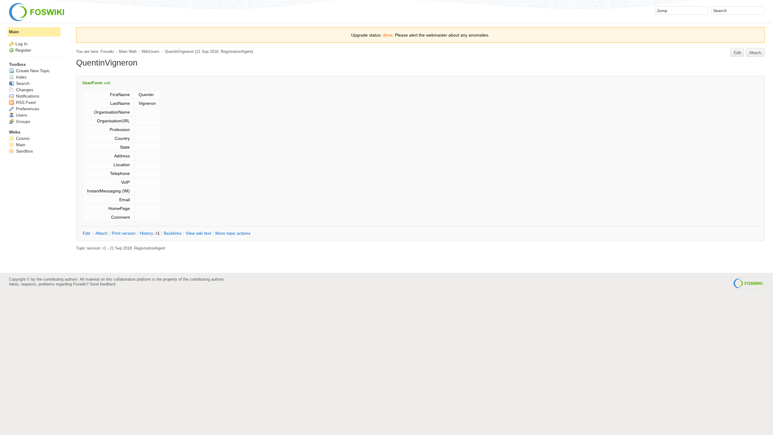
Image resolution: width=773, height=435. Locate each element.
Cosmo (22, 138)
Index (21, 77)
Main (14, 31)
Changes (24, 89)
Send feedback (103, 284)
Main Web (127, 51)
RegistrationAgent (236, 51)
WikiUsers (150, 51)
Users (21, 115)
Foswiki (107, 51)
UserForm (92, 82)
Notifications (27, 96)
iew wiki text (198, 233)
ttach (101, 233)
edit (107, 83)
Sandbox (24, 151)
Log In (21, 43)
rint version (124, 233)
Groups (22, 121)
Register (23, 50)
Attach (755, 52)
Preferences (27, 108)
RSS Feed (25, 102)
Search (22, 83)
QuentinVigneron (179, 51)
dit (87, 233)
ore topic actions (232, 233)
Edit (737, 52)
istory (146, 233)
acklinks (172, 233)
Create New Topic (32, 70)
